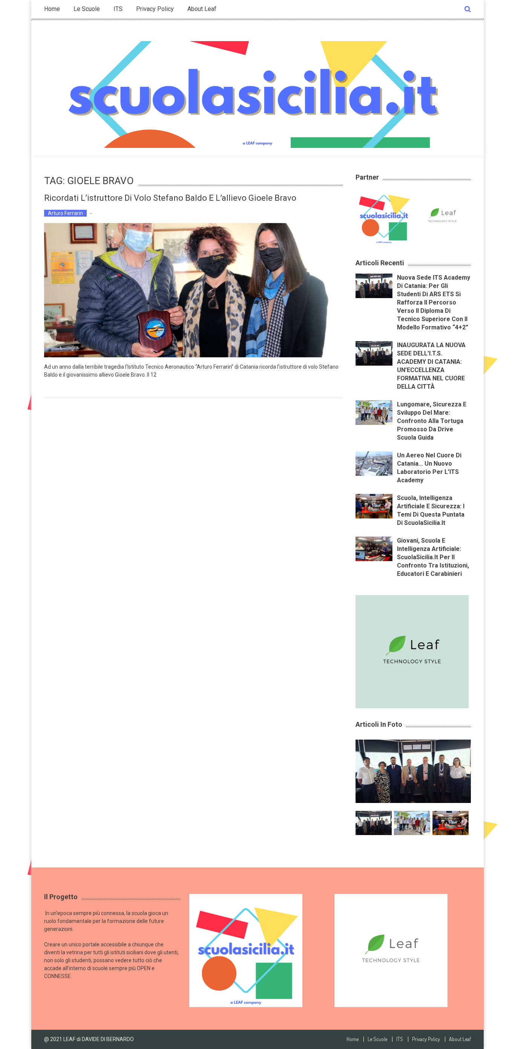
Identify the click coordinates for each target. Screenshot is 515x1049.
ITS (118, 8)
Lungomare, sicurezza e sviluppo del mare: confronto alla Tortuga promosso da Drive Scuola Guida (431, 421)
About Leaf (201, 8)
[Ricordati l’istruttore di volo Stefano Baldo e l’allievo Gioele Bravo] (193, 290)
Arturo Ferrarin (65, 213)
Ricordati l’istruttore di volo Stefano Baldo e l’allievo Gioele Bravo (170, 198)
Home (52, 8)
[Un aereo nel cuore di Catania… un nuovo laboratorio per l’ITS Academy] (374, 463)
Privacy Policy (155, 8)
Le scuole (87, 8)
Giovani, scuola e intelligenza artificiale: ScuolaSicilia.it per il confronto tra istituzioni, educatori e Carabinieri (433, 557)
